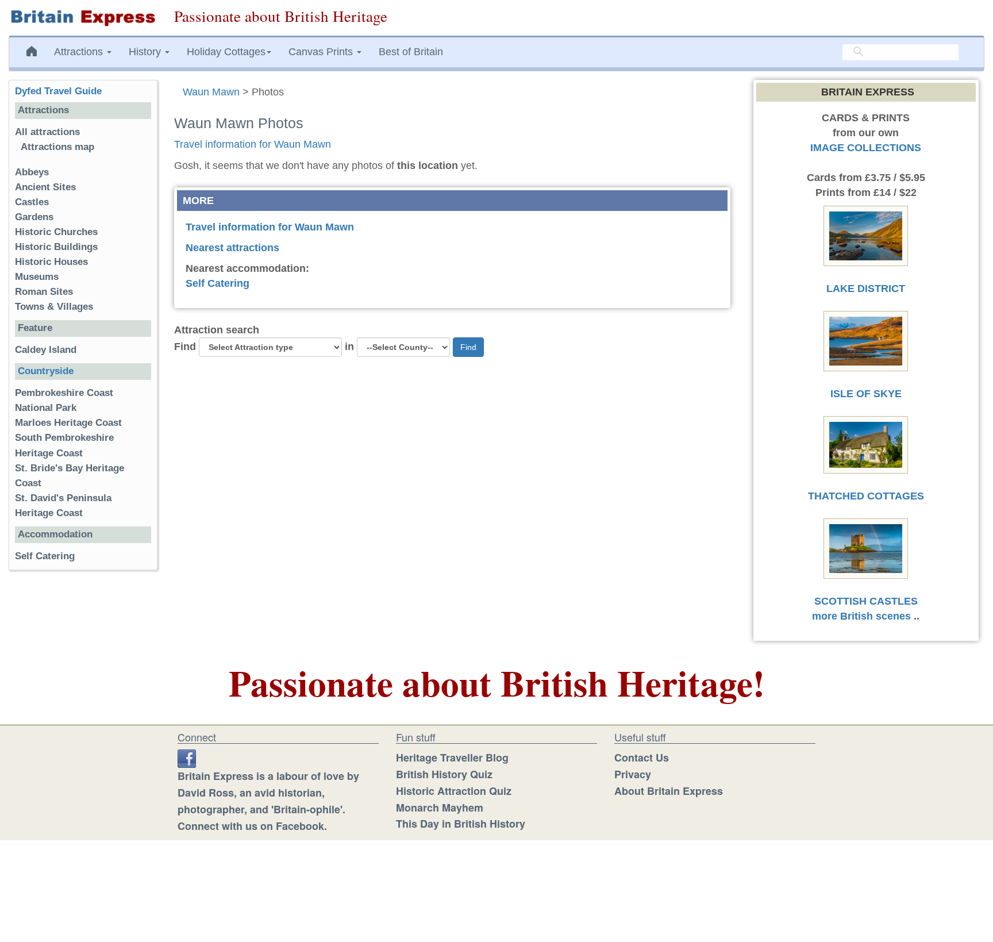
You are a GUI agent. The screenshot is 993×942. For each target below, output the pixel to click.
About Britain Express (668, 790)
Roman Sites (44, 291)
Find (185, 346)
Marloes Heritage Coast (68, 422)
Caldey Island (45, 349)
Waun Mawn (211, 92)
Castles (32, 202)
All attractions (47, 131)
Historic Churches (56, 231)
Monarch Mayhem (439, 807)
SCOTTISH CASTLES (866, 601)
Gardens (34, 217)
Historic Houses (51, 261)
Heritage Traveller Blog (452, 757)
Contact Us (641, 757)
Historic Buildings (56, 246)
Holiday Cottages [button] (226, 51)
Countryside (46, 371)
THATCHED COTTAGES (866, 496)
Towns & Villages (54, 306)
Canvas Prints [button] (322, 51)
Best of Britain (411, 51)
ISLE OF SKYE (866, 393)
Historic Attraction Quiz (453, 790)
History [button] (146, 51)
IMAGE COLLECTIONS (865, 147)
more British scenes (861, 616)
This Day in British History (460, 823)
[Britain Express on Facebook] (187, 757)
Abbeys (32, 172)
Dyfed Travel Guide (58, 91)
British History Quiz (444, 774)
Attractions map (57, 146)
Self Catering (217, 283)
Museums (37, 276)
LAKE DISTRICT (865, 288)
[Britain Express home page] (83, 18)
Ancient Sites (45, 187)
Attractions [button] (80, 51)
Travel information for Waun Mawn (252, 144)
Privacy (632, 774)
